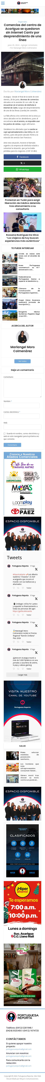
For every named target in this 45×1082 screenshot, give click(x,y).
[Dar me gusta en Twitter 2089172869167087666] (23, 588)
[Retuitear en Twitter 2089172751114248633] (18, 642)
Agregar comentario (29, 45)
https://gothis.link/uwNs (22, 611)
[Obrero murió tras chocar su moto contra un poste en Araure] (13, 778)
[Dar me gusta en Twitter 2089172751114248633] (23, 642)
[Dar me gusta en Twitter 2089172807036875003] (23, 615)
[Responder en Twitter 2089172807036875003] (14, 615)
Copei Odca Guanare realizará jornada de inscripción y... (29, 302)
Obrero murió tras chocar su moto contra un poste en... (29, 777)
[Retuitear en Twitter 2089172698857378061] (18, 669)
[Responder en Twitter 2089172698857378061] (14, 669)
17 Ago (32, 566)
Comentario (8, 377)
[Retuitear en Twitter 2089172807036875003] (18, 615)
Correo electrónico (12, 412)
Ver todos (22, 361)
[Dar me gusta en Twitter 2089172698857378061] (23, 669)
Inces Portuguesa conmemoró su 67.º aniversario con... (29, 267)
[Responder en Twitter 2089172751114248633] (14, 642)
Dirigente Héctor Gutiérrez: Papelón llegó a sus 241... (29, 314)
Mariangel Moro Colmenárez (25, 48)
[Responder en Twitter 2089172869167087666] (14, 588)
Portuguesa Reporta (20, 566)
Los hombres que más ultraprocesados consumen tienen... (29, 767)
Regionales (22, 22)
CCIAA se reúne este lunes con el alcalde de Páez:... (29, 256)
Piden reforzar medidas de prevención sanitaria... (29, 755)
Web (5, 423)
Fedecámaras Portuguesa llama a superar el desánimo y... (29, 279)
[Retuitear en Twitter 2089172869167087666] (18, 588)
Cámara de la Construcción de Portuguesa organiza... (29, 290)
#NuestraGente (19, 574)
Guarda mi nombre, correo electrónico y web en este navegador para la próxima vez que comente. (21, 436)
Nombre (8, 401)
